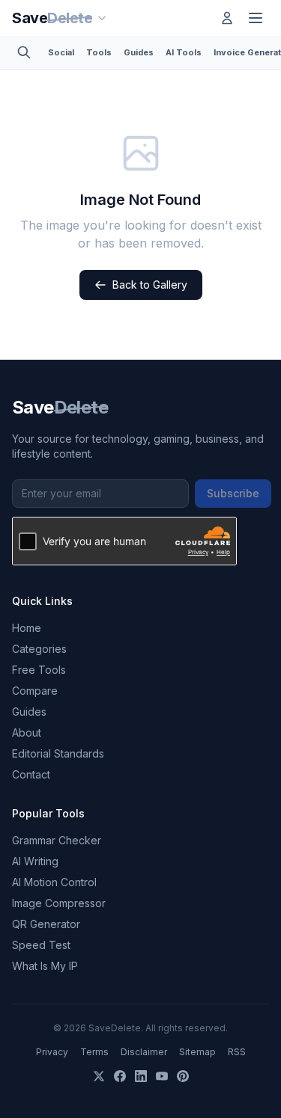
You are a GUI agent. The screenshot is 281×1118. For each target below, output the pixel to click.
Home (26, 627)
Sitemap (197, 1051)
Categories (39, 648)
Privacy (52, 1051)
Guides (139, 52)
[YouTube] (162, 1076)
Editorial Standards (58, 753)
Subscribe (233, 493)
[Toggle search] (24, 52)
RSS (237, 1051)
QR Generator (46, 924)
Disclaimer (144, 1051)
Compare (35, 690)
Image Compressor (59, 903)
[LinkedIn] (141, 1076)
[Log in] (227, 18)
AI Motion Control (54, 882)
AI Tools (184, 52)
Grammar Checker (56, 840)
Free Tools (39, 669)
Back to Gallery (149, 284)
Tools (99, 52)
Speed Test (41, 945)
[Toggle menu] (255, 17)
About (26, 732)
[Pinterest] (183, 1076)
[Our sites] (102, 18)
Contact (31, 774)
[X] (99, 1076)
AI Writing (35, 861)
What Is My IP (45, 965)
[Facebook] (120, 1076)
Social (61, 52)
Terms (94, 1051)
